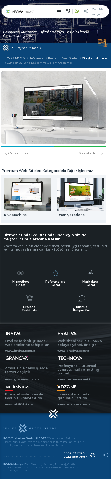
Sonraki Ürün (89, 153)
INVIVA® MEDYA (14, 58)
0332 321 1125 (74, 453)
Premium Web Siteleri (63, 58)
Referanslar (36, 58)
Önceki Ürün (18, 153)
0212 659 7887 (75, 457)
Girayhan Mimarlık (94, 58)
